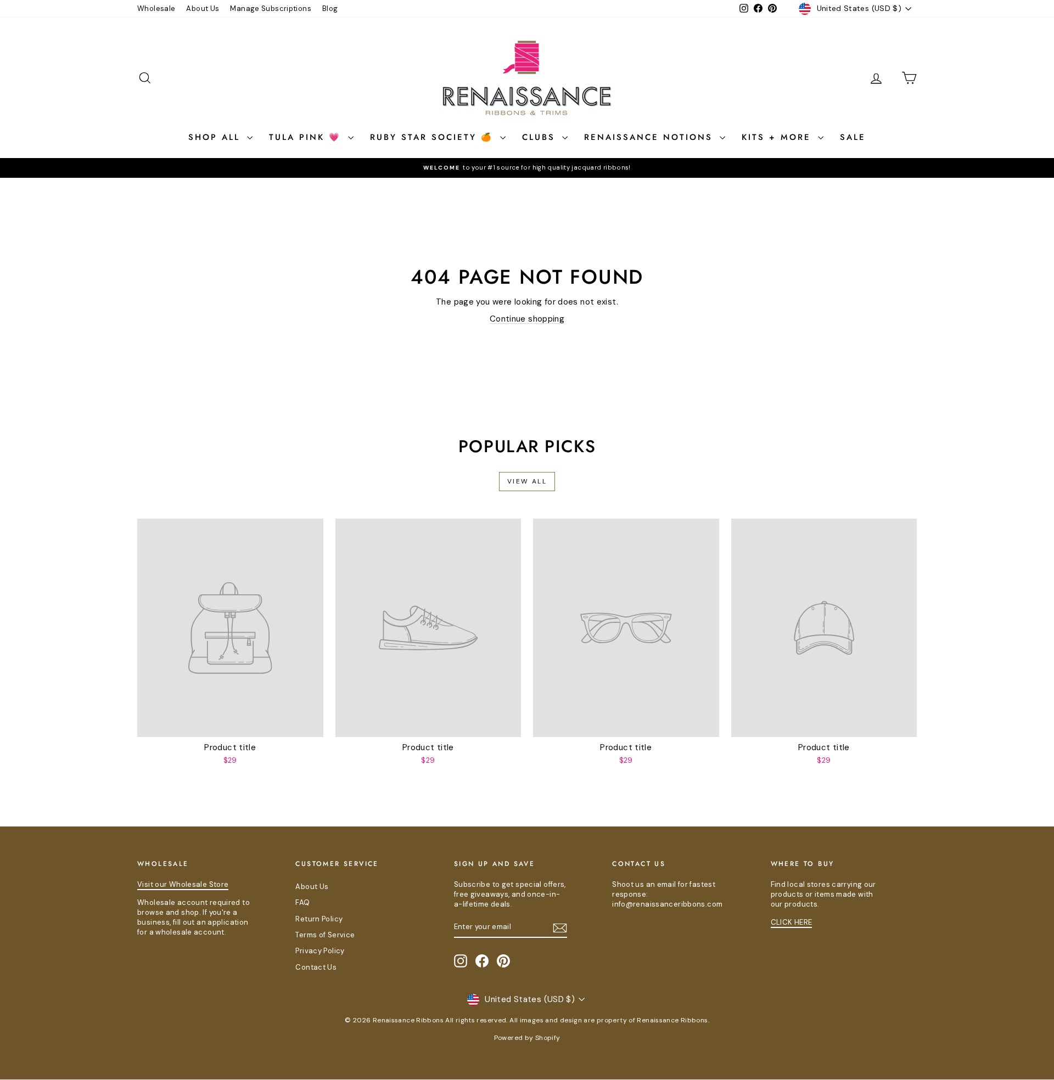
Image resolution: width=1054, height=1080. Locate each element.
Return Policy (319, 919)
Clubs (540, 137)
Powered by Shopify (527, 1037)
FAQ (302, 902)
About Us (202, 8)
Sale (853, 137)
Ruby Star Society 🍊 (433, 137)
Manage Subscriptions (270, 8)
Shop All (216, 137)
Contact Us (316, 967)
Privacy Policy (319, 950)
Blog (330, 8)
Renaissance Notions (650, 137)
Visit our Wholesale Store (182, 884)
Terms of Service (325, 935)
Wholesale (156, 8)
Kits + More (778, 137)
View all (527, 481)
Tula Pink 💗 (307, 137)
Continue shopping (527, 318)
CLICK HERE (791, 922)
